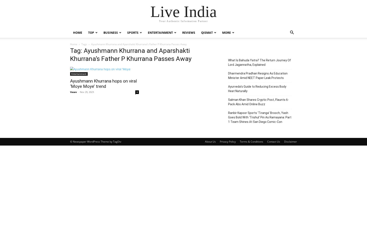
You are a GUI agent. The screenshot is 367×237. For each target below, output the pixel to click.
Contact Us (273, 141)
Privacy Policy (228, 141)
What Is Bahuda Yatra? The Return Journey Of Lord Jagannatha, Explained (259, 62)
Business (110, 33)
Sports (132, 33)
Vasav (73, 92)
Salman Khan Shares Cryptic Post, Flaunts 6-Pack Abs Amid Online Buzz (258, 102)
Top (91, 33)
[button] (292, 33)
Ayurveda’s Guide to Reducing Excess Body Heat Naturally (257, 89)
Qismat (207, 33)
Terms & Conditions (251, 141)
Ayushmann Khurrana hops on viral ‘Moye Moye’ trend (103, 84)
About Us (210, 141)
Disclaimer (290, 141)
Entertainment (160, 33)
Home (77, 33)
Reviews (188, 33)
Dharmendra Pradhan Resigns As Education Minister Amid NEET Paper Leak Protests (258, 76)
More (226, 33)
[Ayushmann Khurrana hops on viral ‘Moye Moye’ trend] (104, 71)
